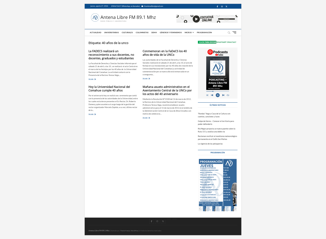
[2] (210, 208)
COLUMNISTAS (142, 32)
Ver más (96, 79)
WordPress (134, 231)
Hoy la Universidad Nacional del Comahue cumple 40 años (109, 88)
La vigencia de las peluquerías (210, 144)
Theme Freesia (125, 231)
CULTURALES (127, 32)
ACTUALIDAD (95, 32)
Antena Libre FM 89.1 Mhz (128, 17)
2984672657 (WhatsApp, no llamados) (125, 6)
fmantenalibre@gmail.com (153, 6)
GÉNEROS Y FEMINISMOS (171, 32)
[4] (229, 208)
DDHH (154, 32)
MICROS (188, 32)
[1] (201, 208)
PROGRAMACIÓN (204, 32)
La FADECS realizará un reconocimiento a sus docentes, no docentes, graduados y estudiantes (111, 54)
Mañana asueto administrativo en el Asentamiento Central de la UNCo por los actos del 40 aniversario (167, 90)
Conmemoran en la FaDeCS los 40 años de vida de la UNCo (165, 52)
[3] (220, 208)
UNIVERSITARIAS (111, 32)
